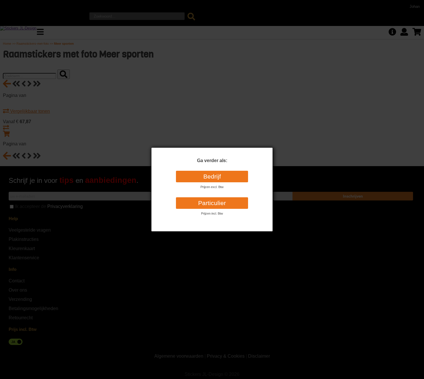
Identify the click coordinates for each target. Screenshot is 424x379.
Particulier (212, 203)
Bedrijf (212, 176)
